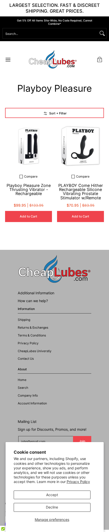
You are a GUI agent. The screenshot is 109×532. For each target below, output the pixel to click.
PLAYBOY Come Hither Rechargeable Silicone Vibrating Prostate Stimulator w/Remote (80, 191)
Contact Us (26, 358)
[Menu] (7, 59)
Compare (31, 176)
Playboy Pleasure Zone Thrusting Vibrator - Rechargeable (29, 189)
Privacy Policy (78, 481)
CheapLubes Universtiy (34, 351)
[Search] (102, 33)
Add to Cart (28, 216)
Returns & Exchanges (33, 327)
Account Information (32, 403)
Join (82, 441)
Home (22, 380)
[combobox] (50, 33)
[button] (99, 59)
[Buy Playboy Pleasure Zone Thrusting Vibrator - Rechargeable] (28, 146)
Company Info (28, 395)
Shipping (24, 320)
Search (23, 388)
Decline (52, 507)
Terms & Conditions (32, 335)
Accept (52, 495)
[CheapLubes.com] (52, 59)
